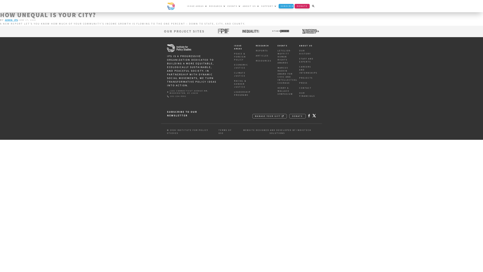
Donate (302, 6)
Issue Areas (195, 6)
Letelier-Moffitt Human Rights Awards (285, 56)
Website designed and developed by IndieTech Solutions (277, 132)
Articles (262, 55)
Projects (306, 78)
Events (232, 6)
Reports (262, 50)
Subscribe (287, 6)
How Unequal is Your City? (48, 15)
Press (303, 83)
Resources (263, 60)
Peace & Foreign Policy (240, 56)
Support (267, 6)
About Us (249, 6)
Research (215, 6)
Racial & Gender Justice (240, 84)
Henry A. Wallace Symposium (285, 91)
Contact (305, 88)
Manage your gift (268, 116)
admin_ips (11, 20)
